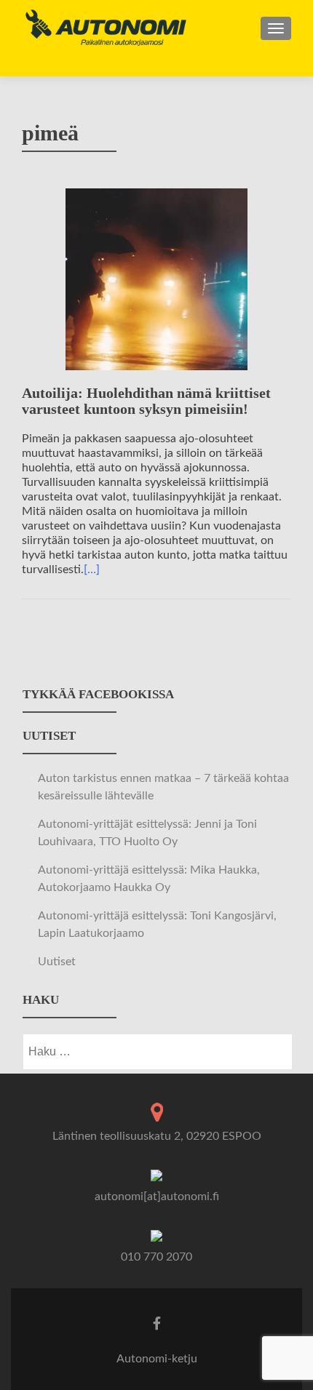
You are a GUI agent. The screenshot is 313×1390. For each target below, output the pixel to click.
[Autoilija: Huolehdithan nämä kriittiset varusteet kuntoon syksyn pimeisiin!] (156, 278)
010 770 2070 (156, 1257)
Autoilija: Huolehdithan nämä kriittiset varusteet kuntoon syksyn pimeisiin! (146, 401)
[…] (92, 569)
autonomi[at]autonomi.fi (157, 1196)
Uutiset (57, 961)
